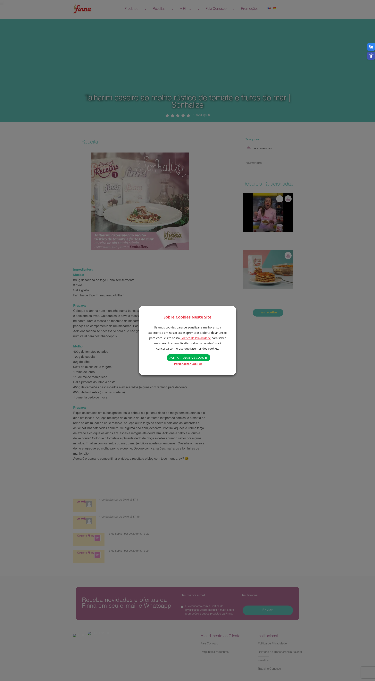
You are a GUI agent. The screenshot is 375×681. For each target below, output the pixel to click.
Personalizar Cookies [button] (188, 364)
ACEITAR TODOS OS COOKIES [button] (189, 357)
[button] (371, 56)
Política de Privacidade (195, 338)
